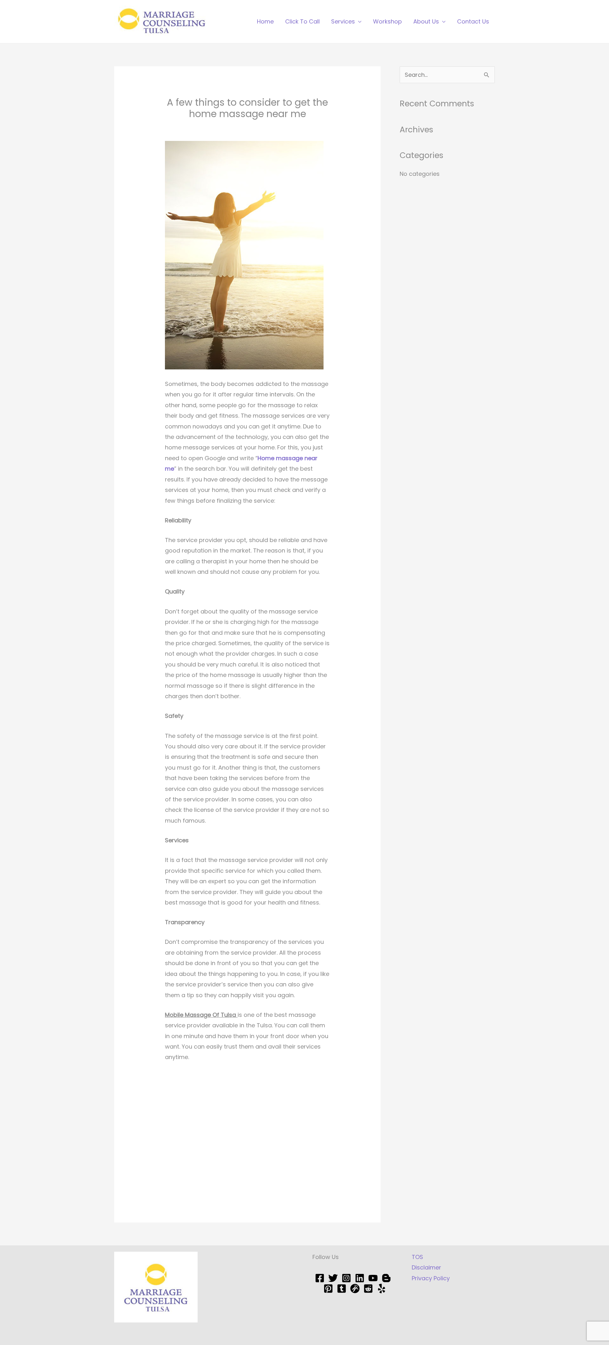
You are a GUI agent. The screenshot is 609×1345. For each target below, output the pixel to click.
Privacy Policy (431, 1278)
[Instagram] (346, 1278)
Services (343, 21)
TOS (417, 1257)
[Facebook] (319, 1278)
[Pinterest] (328, 1288)
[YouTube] (373, 1278)
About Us (426, 21)
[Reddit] (368, 1288)
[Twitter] (333, 1278)
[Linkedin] (359, 1278)
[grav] (355, 1288)
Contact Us (473, 21)
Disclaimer (426, 1267)
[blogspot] (386, 1278)
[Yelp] (381, 1288)
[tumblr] (341, 1288)
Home (265, 21)
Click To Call (302, 21)
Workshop (387, 21)
